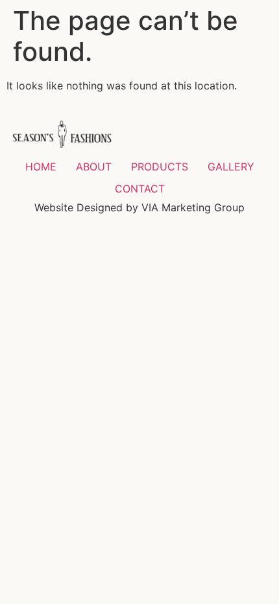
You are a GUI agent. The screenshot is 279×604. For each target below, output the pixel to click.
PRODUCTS (159, 166)
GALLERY (231, 166)
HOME (40, 166)
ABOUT (94, 166)
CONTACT (140, 188)
